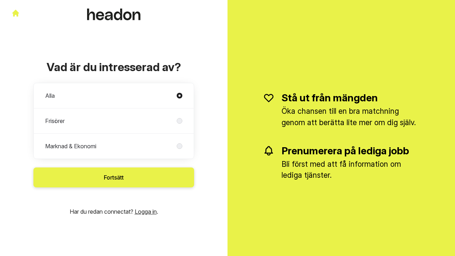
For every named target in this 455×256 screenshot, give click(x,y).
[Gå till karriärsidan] (15, 13)
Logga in (146, 211)
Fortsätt (114, 177)
